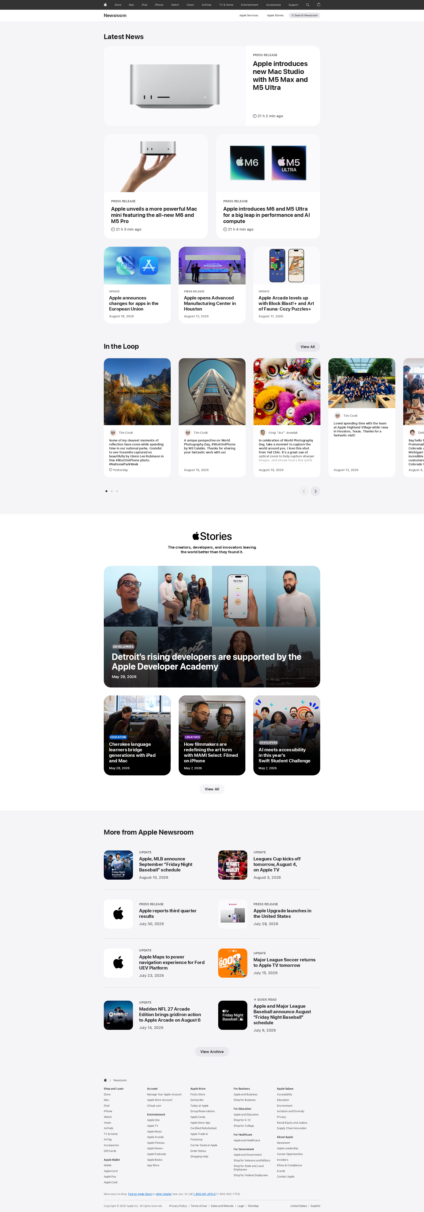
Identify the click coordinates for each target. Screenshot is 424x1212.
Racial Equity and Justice (292, 1122)
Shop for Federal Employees (251, 1175)
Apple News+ (155, 1148)
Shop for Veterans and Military (252, 1160)
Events (281, 1171)
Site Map (253, 1206)
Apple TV (152, 1125)
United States (298, 1206)
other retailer (164, 1194)
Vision (107, 1122)
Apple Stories (275, 15)
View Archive (212, 1051)
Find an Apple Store (140, 1194)
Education (283, 1100)
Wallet (107, 1165)
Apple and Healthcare (247, 1140)
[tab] (106, 491)
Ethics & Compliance (289, 1165)
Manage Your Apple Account (164, 1094)
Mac (106, 1100)
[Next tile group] (315, 491)
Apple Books (154, 1159)
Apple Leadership (287, 1148)
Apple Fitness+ (156, 1142)
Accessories (111, 1145)
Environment (284, 1105)
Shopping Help (199, 1156)
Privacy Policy (178, 1206)
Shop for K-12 (242, 1120)
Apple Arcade (155, 1137)
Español (315, 1206)
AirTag (108, 1139)
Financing (196, 1139)
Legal (240, 1206)
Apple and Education (246, 1114)
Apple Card (110, 1171)
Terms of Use (199, 1206)
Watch (108, 1117)
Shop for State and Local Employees (249, 1168)
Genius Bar (197, 1100)
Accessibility (284, 1094)
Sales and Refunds (222, 1206)
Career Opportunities (290, 1154)
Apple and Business (245, 1094)
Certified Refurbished (203, 1128)
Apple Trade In (199, 1134)
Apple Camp (197, 1117)
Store (107, 1094)
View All (308, 347)
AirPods (108, 1128)
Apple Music (154, 1131)
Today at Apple (199, 1105)
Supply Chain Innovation (292, 1128)
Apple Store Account (159, 1100)
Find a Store (197, 1094)
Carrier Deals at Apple (203, 1145)
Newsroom (115, 15)
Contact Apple (285, 1176)
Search (306, 15)
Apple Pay (110, 1176)
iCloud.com (154, 1105)
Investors (282, 1159)
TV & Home (111, 1134)
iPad (106, 1105)
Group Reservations (202, 1111)
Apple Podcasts (156, 1154)
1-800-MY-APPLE (204, 1194)
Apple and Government (248, 1154)
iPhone (108, 1111)
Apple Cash (111, 1182)
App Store (153, 1165)
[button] (307, 5)
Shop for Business (245, 1100)
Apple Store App (200, 1122)
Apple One (153, 1120)
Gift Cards (110, 1151)
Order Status (198, 1151)
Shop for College (244, 1125)
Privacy (281, 1117)
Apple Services (248, 15)
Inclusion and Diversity (291, 1111)
